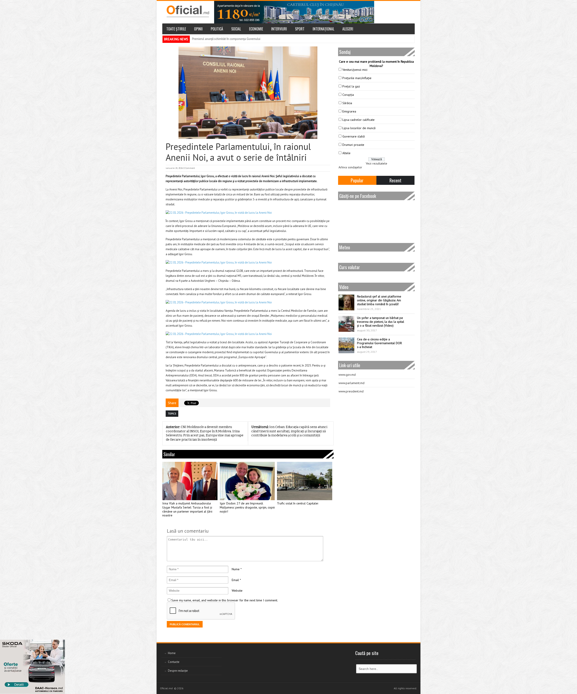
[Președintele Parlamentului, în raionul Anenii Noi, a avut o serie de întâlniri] (248, 92)
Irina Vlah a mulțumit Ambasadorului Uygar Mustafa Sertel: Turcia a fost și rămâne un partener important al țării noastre (187, 509)
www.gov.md (347, 375)
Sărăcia (347, 103)
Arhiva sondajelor (350, 167)
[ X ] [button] (60, 644)
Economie (256, 29)
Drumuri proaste (353, 145)
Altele (346, 153)
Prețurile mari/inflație (356, 78)
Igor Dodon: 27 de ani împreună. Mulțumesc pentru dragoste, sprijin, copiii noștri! (247, 507)
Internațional (323, 29)
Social (236, 29)
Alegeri (347, 29)
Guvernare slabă (353, 136)
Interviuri (279, 29)
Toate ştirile (176, 29)
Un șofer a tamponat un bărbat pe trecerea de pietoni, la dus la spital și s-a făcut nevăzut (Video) (380, 322)
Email (235, 580)
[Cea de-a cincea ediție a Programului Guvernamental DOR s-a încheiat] (346, 345)
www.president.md (351, 391)
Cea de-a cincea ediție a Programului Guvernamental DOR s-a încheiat (379, 343)
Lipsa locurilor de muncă (359, 128)
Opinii (198, 29)
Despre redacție (178, 671)
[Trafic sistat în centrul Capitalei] (304, 481)
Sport (300, 29)
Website (237, 591)
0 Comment (189, 168)
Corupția (348, 95)
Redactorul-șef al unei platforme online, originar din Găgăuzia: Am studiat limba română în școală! (379, 300)
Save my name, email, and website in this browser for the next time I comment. (224, 600)
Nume (236, 569)
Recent (395, 180)
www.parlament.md (351, 383)
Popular (357, 180)
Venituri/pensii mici (354, 70)
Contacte (173, 662)
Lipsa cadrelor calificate (358, 120)
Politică (217, 29)
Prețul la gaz (351, 86)
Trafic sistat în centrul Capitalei (297, 503)
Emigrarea (349, 111)
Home (172, 653)
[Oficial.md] (187, 11)
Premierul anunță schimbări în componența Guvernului (226, 39)
